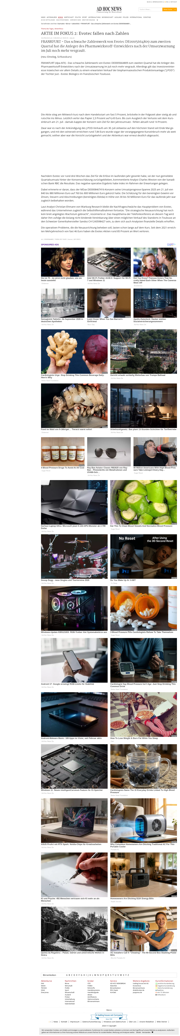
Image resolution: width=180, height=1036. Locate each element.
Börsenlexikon (49, 975)
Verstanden (146, 1032)
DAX (42, 983)
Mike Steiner (162, 1022)
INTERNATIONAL (136, 17)
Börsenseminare (93, 1001)
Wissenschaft (69, 992)
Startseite (60, 23)
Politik (67, 988)
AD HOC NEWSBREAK (118, 983)
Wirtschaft (68, 986)
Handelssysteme (94, 990)
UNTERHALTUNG (94, 17)
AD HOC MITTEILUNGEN (48, 20)
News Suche (168, 9)
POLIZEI (126, 17)
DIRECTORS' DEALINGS (88, 20)
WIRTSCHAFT (69, 17)
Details (138, 1032)
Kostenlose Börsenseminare (139, 987)
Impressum (74, 1022)
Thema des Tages (47, 29)
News (56, 1022)
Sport (67, 990)
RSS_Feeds (114, 990)
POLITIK (78, 17)
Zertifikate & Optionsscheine (93, 998)
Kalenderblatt (70, 1004)
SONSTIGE (147, 17)
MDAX (43, 986)
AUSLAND (118, 17)
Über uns (132, 1022)
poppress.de (137, 992)
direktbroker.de (138, 990)
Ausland (68, 995)
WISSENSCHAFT (107, 17)
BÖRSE (60, 17)
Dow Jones (45, 992)
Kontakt (113, 992)
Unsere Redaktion (146, 1022)
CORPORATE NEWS (75, 20)
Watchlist (113, 986)
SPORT (84, 17)
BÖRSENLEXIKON (158, 2)
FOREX (90, 986)
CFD (89, 983)
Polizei (67, 997)
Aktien (90, 995)
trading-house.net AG (140, 983)
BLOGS (149, 2)
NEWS (43, 17)
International (69, 1001)
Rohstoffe (91, 988)
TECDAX (44, 988)
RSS (167, 2)
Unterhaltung (70, 999)
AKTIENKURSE (52, 17)
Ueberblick (75, 23)
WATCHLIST (173, 2)
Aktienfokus (58, 29)
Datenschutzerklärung (91, 1022)
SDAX (43, 990)
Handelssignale (93, 992)
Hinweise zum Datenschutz (115, 1022)
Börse (68, 23)
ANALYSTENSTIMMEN (62, 20)
